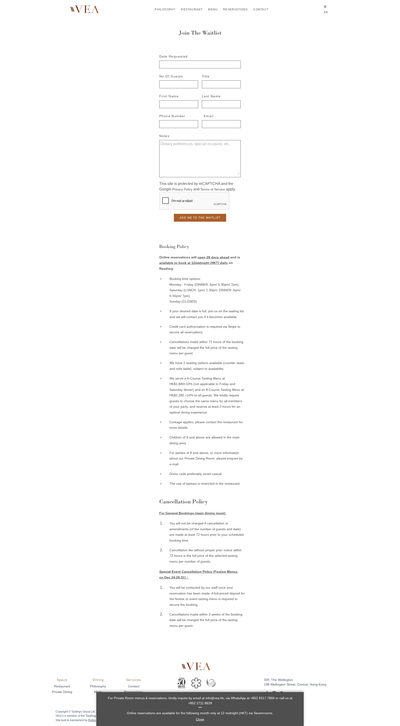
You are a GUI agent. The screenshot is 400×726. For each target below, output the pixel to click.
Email (208, 116)
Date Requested (173, 56)
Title (205, 76)
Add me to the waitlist (200, 217)
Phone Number (172, 116)
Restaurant (192, 9)
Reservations (235, 9)
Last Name (211, 96)
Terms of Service (212, 189)
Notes (164, 136)
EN (326, 12)
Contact (261, 9)
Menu (213, 9)
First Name (169, 96)
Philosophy (165, 9)
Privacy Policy (182, 189)
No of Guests (171, 76)
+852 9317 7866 (262, 698)
